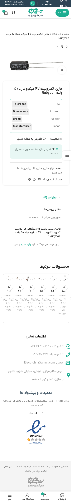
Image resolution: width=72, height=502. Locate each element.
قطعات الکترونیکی (60, 297)
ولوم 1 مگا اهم (52, 292)
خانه (66, 34)
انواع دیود (63, 304)
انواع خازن (49, 168)
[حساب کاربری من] (13, 12)
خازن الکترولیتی (33, 168)
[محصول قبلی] (67, 47)
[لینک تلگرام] (61, 6)
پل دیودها (62, 311)
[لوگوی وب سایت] (36, 12)
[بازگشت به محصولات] (62, 47)
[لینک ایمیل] (39, 180)
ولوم (52, 309)
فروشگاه (56, 34)
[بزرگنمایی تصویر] (62, 70)
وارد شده (26, 244)
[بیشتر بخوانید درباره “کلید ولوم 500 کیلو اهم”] (42, 286)
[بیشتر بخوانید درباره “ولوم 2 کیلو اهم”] (20, 286)
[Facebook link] (44, 180)
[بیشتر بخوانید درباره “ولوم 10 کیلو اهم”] (9, 286)
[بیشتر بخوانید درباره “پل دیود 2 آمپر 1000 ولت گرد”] (64, 286)
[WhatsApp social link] (66, 6)
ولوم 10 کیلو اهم (8, 292)
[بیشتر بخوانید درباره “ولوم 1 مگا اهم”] (53, 286)
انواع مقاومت (51, 304)
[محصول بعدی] (57, 47)
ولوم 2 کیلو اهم (19, 292)
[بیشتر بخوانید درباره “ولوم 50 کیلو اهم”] (31, 286)
